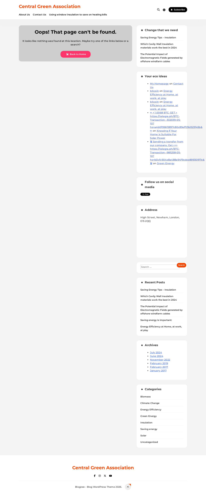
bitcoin (154, 91)
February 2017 (159, 367)
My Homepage (159, 83)
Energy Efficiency (150, 409)
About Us (24, 14)
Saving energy (148, 429)
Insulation (146, 422)
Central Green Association (50, 6)
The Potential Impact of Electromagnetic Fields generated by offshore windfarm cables (161, 58)
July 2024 (156, 352)
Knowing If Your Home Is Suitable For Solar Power (163, 134)
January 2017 (158, 370)
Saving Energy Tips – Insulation (158, 37)
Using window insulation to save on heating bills (78, 14)
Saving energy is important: (156, 320)
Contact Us (39, 14)
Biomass (145, 396)
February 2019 (159, 363)
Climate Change (149, 403)
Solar (143, 435)
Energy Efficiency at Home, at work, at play (164, 95)
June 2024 (156, 356)
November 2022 (160, 359)
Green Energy (165, 163)
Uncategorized (149, 442)
